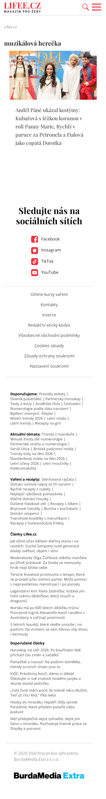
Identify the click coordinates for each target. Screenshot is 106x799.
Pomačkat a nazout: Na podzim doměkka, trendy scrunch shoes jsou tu (45, 664)
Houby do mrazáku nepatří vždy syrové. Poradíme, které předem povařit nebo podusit (44, 707)
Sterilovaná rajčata (58, 479)
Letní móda (56, 418)
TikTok (47, 261)
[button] (86, 7)
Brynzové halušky (25, 508)
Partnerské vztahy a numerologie (38, 443)
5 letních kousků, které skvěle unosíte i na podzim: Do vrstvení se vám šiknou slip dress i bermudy (49, 629)
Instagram (50, 250)
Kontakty (49, 304)
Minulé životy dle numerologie (36, 439)
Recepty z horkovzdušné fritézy (37, 523)
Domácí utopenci (24, 513)
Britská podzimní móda (53, 448)
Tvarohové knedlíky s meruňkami (38, 518)
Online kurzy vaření (49, 294)
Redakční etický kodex (49, 325)
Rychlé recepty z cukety (30, 489)
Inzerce (49, 315)
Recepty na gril (48, 423)
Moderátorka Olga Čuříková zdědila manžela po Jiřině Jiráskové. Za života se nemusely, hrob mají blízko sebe (48, 562)
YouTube (49, 272)
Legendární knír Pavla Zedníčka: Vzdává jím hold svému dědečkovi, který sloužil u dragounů (47, 596)
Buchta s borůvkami (61, 508)
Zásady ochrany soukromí (49, 356)
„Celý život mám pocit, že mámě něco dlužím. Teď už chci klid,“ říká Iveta (49, 692)
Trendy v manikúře (58, 434)
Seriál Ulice (20, 448)
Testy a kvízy (21, 403)
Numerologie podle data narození (39, 408)
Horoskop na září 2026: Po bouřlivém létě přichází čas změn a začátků (45, 652)
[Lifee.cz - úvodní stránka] (22, 8)
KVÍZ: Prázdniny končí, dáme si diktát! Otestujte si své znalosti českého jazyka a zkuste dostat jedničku (45, 678)
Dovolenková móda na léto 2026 (37, 458)
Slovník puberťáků (25, 398)
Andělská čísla (48, 403)
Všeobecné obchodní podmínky (49, 335)
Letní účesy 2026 (24, 463)
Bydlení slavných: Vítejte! (31, 413)
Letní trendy (20, 423)
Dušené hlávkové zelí (28, 503)
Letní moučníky (56, 463)
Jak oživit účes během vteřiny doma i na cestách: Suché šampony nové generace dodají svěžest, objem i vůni (44, 546)
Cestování (72, 403)
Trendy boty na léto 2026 (31, 453)
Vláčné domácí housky (29, 498)
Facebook (50, 239)
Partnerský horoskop (63, 398)
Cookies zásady (49, 345)
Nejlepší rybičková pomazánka (36, 493)
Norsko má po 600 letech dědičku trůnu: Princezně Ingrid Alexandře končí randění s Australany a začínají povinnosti (47, 612)
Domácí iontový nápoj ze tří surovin (40, 484)
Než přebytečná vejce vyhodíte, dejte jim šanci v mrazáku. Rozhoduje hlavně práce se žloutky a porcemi (48, 723)
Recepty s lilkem (64, 503)
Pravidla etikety (52, 393)
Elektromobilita (23, 468)
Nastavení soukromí (49, 366)
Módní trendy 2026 (26, 418)
